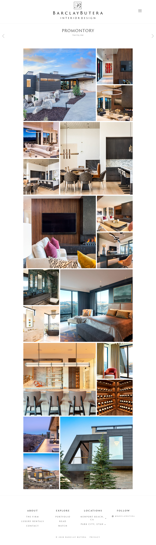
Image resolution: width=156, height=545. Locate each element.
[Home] (78, 11)
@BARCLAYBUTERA (125, 516)
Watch (62, 526)
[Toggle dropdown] (105, 518)
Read (62, 521)
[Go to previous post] (4, 36)
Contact (32, 526)
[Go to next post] (152, 36)
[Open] (140, 11)
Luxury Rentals (32, 521)
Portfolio (62, 517)
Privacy (95, 537)
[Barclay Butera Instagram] (112, 516)
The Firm (32, 517)
